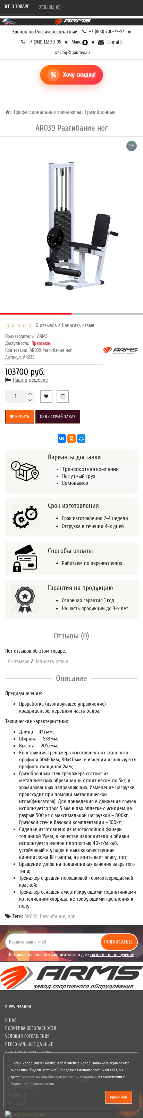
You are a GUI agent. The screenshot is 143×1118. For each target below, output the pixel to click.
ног (71, 916)
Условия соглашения (27, 1036)
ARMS (42, 336)
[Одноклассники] (71, 438)
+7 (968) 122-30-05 (44, 42)
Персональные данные (29, 1044)
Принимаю (119, 1097)
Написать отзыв (78, 325)
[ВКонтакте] (62, 438)
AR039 (30, 916)
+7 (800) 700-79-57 (106, 31)
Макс (77, 42)
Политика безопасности (31, 1028)
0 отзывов (45, 325)
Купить (22, 416)
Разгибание (52, 916)
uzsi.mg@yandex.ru (71, 52)
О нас (11, 1020)
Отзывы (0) (50, 7)
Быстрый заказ (60, 416)
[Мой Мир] (81, 438)
